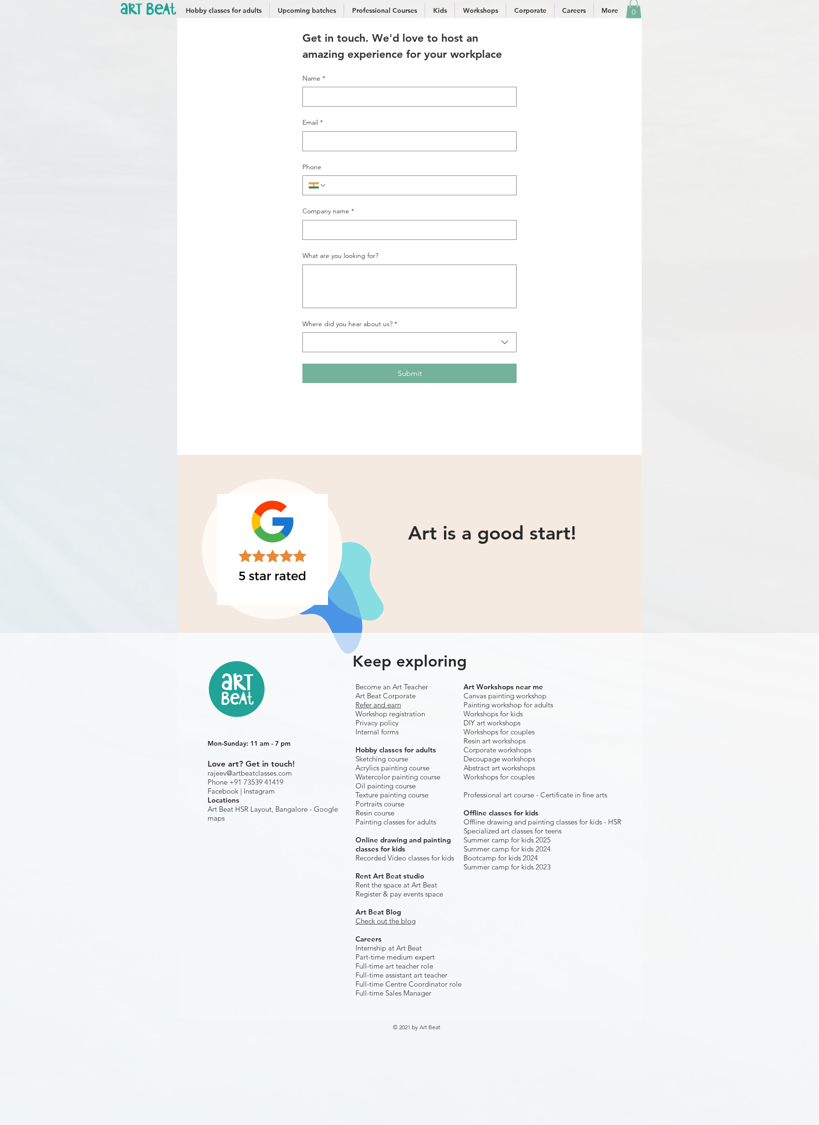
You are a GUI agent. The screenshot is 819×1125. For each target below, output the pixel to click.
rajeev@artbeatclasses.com (250, 772)
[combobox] (409, 342)
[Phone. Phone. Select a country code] (318, 185)
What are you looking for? (340, 255)
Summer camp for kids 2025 (507, 839)
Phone (311, 167)
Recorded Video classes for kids (404, 857)
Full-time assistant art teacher (401, 974)
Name (313, 78)
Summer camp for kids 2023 (507, 866)
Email (312, 122)
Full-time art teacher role (394, 965)
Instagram (259, 791)
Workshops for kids (493, 713)
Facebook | (226, 791)
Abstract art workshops (499, 767)
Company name (328, 211)
